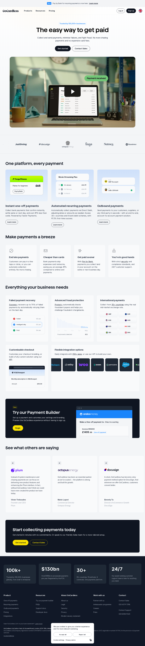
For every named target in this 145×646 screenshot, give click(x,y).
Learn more (93, 3)
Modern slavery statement (70, 616)
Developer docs (41, 612)
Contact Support (125, 610)
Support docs (41, 608)
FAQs (38, 604)
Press (95, 612)
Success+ (13, 304)
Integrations (8, 616)
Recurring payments (11, 604)
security (124, 261)
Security (64, 608)
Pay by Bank (87, 261)
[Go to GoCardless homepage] (11, 11)
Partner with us (98, 601)
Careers (96, 608)
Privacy (64, 612)
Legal (63, 604)
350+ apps (77, 354)
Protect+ (59, 304)
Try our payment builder (44, 601)
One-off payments (10, 601)
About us (64, 601)
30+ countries (118, 304)
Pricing (6, 612)
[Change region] (140, 11)
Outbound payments (11, 608)
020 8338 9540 (124, 614)
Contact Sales (124, 601)
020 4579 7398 (124, 604)
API (10, 359)
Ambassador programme (102, 604)
